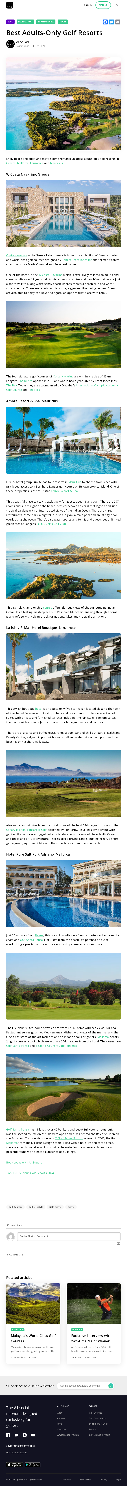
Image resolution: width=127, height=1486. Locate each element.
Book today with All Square (24, 1162)
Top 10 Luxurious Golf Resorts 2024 (30, 1173)
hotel (38, 708)
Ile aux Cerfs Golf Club (51, 524)
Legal (118, 1479)
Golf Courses (95, 1412)
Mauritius (56, 163)
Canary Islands (15, 830)
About (60, 1412)
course (47, 607)
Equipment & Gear (98, 1423)
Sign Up (103, 5)
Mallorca (22, 163)
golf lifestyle (35, 1206)
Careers (61, 1418)
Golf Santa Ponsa (31, 940)
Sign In (88, 5)
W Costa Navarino (50, 275)
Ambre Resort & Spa (64, 491)
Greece (10, 163)
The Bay (11, 385)
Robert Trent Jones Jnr (77, 260)
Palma (39, 935)
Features (61, 1429)
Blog (10, 21)
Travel (62, 21)
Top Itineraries (46, 21)
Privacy (104, 1479)
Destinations (25, 21)
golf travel (55, 1206)
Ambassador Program (68, 1434)
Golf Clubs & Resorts (16, 1452)
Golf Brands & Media (99, 1434)
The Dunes (25, 381)
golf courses (15, 1206)
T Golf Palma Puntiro (69, 1138)
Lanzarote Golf (37, 830)
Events (92, 1429)
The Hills (34, 390)
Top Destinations (97, 1418)
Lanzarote (37, 163)
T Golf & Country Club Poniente (56, 1046)
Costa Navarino (16, 255)
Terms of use (85, 1479)
